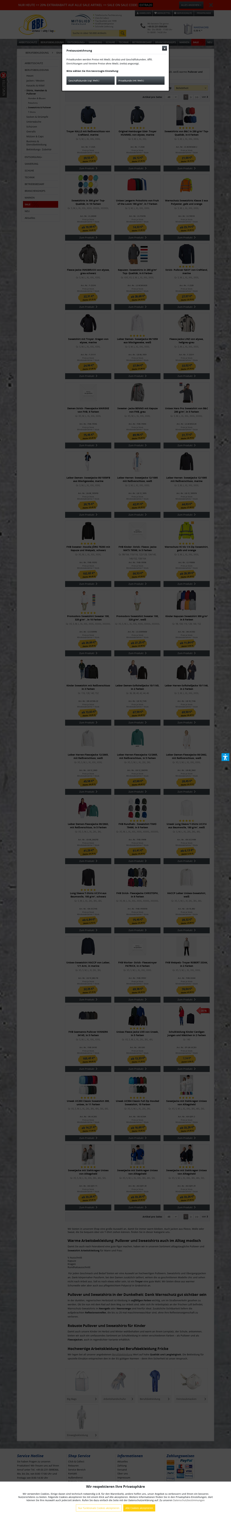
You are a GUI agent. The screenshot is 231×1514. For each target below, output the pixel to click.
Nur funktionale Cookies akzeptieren (98, 1508)
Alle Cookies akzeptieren (139, 1508)
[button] (225, 757)
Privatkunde (131, 80)
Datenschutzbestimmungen (189, 1500)
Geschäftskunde (83, 80)
